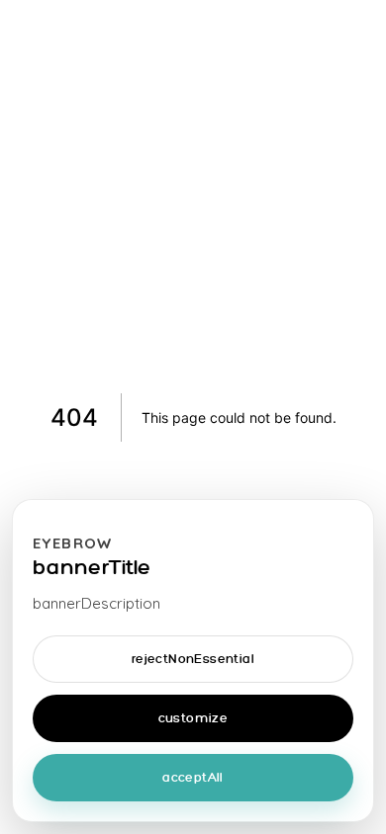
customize (193, 718)
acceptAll (193, 778)
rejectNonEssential (193, 659)
